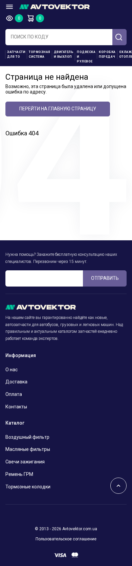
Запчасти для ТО (16, 54)
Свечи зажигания (25, 461)
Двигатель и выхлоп (64, 54)
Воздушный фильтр (27, 437)
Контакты (16, 406)
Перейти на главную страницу (57, 108)
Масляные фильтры (27, 449)
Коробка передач (107, 54)
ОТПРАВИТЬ (105, 278)
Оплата (13, 394)
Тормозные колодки (27, 486)
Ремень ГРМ (19, 474)
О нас (11, 369)
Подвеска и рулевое (86, 56)
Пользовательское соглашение (66, 539)
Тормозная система (39, 54)
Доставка (16, 381)
